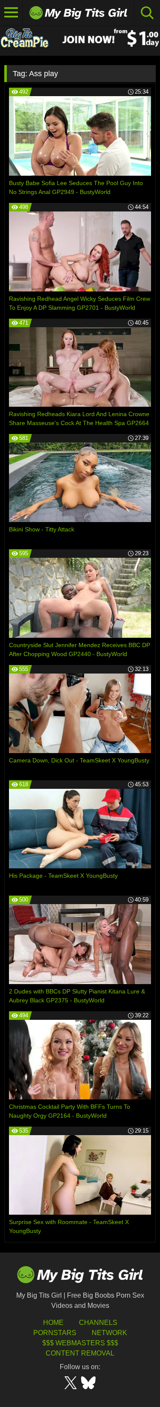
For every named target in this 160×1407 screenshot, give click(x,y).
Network (109, 1332)
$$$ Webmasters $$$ (80, 1343)
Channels (98, 1322)
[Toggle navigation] (11, 13)
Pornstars (54, 1332)
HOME (53, 1322)
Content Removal (80, 1353)
